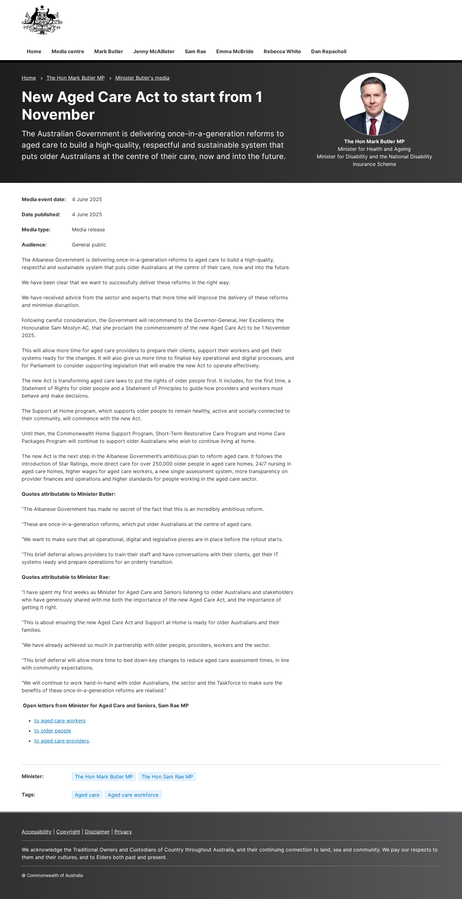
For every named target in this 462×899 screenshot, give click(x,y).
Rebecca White (282, 51)
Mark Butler (108, 51)
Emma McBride (235, 51)
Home (34, 51)
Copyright (68, 831)
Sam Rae (195, 51)
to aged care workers (59, 720)
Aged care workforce (133, 795)
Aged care (87, 795)
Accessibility (37, 831)
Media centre (68, 51)
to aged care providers (61, 741)
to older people (52, 730)
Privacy (123, 831)
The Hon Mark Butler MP (76, 78)
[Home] (42, 20)
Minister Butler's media (142, 78)
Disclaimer (97, 831)
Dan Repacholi (328, 51)
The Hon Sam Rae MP (167, 776)
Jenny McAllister (154, 51)
